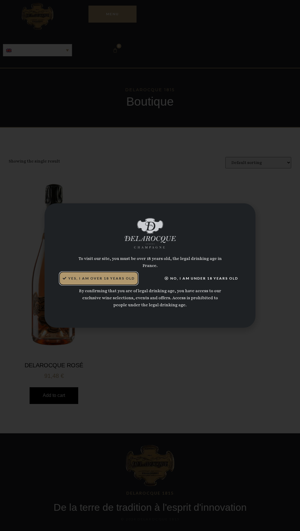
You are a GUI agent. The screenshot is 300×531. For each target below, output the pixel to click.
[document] (150, 265)
